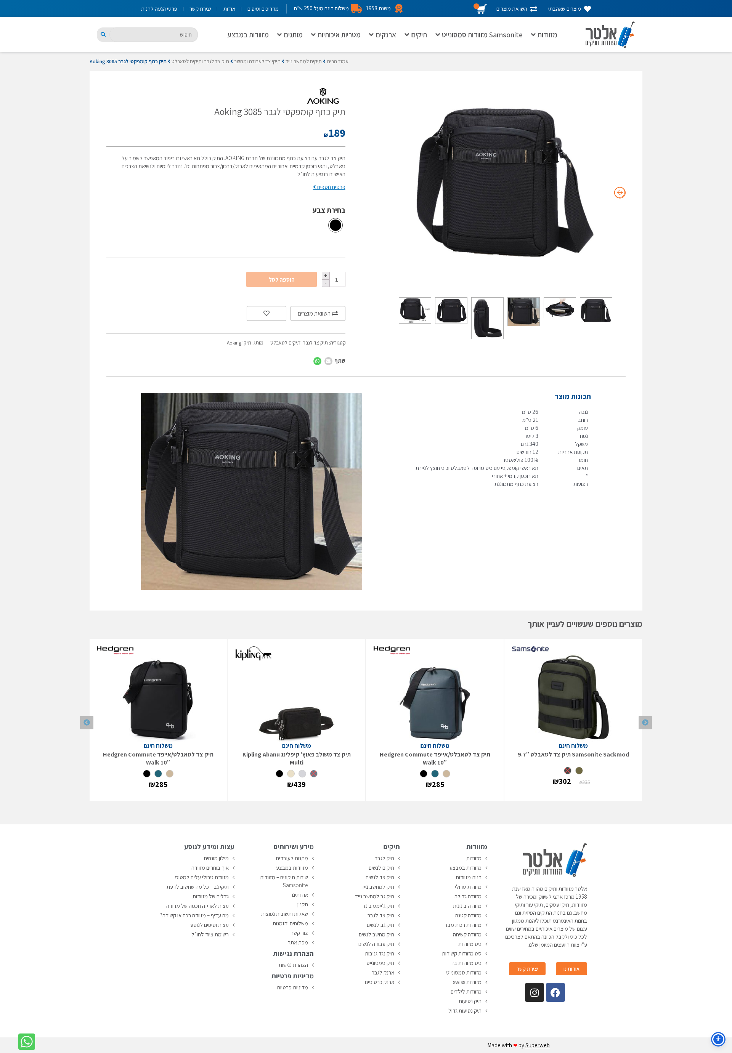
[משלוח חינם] (573, 694)
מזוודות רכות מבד (463, 924)
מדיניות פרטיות (292, 987)
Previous (645, 722)
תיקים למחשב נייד (304, 61)
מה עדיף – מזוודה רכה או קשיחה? (194, 915)
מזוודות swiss (467, 982)
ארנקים (386, 34)
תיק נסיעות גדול (465, 1010)
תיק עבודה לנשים (376, 943)
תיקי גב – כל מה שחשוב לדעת (198, 886)
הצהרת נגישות (293, 964)
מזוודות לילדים (466, 991)
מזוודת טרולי (468, 886)
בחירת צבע (329, 210)
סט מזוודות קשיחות (462, 953)
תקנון (302, 904)
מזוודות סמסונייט (464, 972)
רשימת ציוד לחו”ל (210, 934)
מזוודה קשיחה (467, 934)
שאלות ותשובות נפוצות (284, 913)
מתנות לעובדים (292, 858)
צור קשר (299, 932)
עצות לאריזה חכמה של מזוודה (197, 905)
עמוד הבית (337, 61)
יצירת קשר (200, 8)
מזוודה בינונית (467, 905)
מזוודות (547, 34)
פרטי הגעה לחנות (159, 8)
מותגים (293, 34)
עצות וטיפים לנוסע (209, 924)
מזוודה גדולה (468, 896)
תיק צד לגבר (381, 915)
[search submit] (103, 34)
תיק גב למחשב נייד (374, 896)
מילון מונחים (216, 858)
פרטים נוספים (330, 187)
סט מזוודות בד (466, 962)
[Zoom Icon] (506, 183)
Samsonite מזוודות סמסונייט (482, 34)
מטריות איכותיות (339, 34)
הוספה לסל (282, 279)
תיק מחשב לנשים (376, 934)
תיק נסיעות (470, 1001)
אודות (229, 8)
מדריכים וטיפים (263, 8)
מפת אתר (298, 942)
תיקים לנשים (381, 867)
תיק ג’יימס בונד (378, 905)
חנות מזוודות (469, 877)
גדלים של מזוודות (211, 896)
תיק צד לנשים (380, 877)
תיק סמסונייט (380, 962)
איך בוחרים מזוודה (210, 867)
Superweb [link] (537, 1045)
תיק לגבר (384, 858)
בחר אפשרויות (573, 790)
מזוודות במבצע (248, 34)
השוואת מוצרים (315, 313)
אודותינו (300, 894)
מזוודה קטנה (468, 915)
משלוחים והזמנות (290, 923)
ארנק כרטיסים (379, 982)
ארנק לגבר (383, 972)
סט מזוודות (470, 943)
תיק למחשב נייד (377, 886)
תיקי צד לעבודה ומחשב (257, 61)
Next (86, 722)
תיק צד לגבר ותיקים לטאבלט (200, 61)
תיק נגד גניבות (379, 953)
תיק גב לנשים (380, 924)
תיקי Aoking (239, 342)
